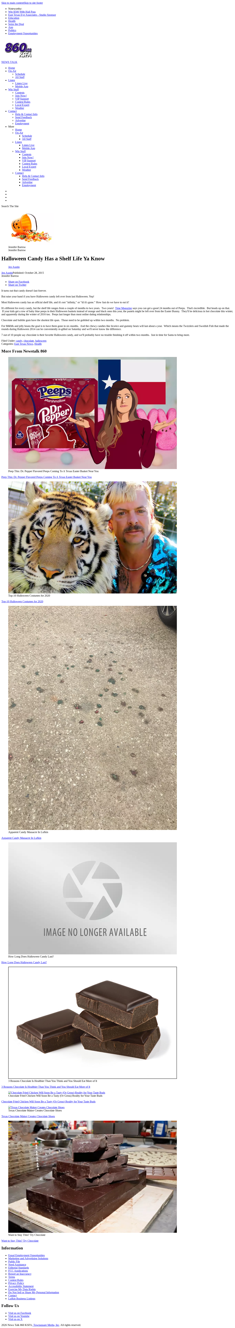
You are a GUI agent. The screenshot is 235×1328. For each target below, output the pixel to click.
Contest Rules (22, 101)
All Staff (19, 77)
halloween (40, 340)
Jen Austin (7, 272)
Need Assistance (17, 1264)
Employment (22, 123)
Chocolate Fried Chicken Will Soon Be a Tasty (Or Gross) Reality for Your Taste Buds (48, 1101)
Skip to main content (12, 2)
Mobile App (21, 86)
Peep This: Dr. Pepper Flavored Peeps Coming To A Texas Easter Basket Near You (46, 477)
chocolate (29, 340)
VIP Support (22, 98)
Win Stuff (13, 89)
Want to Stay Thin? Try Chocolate (20, 1240)
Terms (11, 1276)
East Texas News (23, 343)
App (10, 27)
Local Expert (22, 104)
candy (19, 340)
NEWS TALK (9, 62)
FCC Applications (18, 1270)
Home (11, 67)
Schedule (20, 74)
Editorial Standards (18, 1267)
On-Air (12, 71)
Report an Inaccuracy (19, 1273)
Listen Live (21, 83)
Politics (12, 30)
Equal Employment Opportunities (26, 1255)
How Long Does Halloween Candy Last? (24, 962)
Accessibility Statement (21, 1286)
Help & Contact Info (26, 114)
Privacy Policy (16, 1283)
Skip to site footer (33, 2)
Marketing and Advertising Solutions (28, 1258)
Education (13, 17)
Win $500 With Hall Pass (22, 11)
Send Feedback (23, 117)
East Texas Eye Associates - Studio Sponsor (32, 14)
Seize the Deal (16, 24)
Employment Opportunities (23, 33)
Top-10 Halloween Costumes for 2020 (22, 601)
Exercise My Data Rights (22, 1289)
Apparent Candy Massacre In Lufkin (21, 837)
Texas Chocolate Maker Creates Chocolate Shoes (28, 1116)
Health (11, 21)
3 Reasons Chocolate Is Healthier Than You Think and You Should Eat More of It (45, 1086)
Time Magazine (123, 308)
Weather (19, 108)
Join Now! (21, 95)
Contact (12, 111)
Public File (14, 1261)
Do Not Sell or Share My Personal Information (33, 1292)
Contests (19, 92)
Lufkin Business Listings (21, 1298)
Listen (11, 80)
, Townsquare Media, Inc (45, 1325)
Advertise (20, 120)
